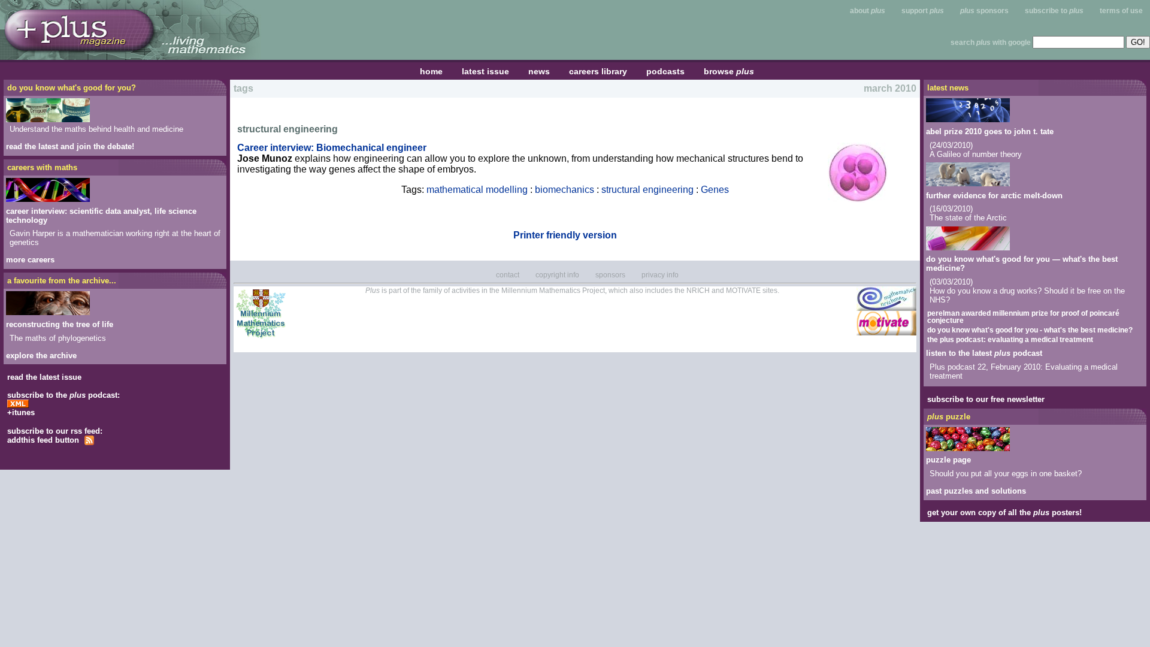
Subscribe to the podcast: (63, 395)
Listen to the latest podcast (984, 353)
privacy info (660, 275)
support (922, 11)
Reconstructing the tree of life (59, 324)
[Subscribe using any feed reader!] (44, 442)
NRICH (698, 290)
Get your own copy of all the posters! (1004, 512)
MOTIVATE (743, 290)
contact (507, 275)
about (867, 11)
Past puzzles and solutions (976, 490)
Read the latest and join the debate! (70, 146)
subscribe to (1054, 11)
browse (729, 71)
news (539, 71)
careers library (598, 71)
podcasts (665, 71)
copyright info (557, 275)
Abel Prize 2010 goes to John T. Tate (990, 131)
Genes (715, 190)
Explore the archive (41, 355)
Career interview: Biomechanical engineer (331, 148)
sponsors (984, 11)
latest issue (485, 71)
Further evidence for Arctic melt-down (994, 195)
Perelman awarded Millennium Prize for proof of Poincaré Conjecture (1023, 316)
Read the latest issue (44, 377)
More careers (30, 259)
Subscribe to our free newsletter (986, 399)
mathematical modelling (477, 190)
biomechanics (564, 190)
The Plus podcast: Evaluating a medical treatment (1010, 339)
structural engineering (647, 190)
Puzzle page (948, 459)
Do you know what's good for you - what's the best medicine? (1030, 329)
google (1019, 42)
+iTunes (21, 412)
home (431, 71)
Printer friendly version (565, 235)
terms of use (1121, 11)
